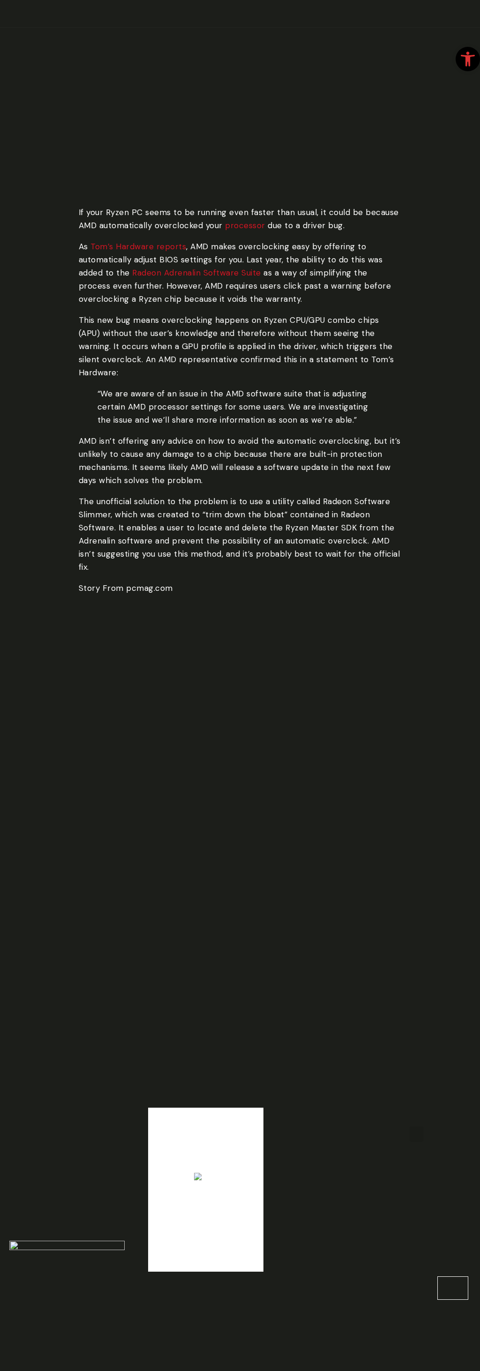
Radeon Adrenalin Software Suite (196, 273)
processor (245, 225)
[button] (416, 1134)
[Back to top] (452, 1288)
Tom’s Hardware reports (138, 246)
